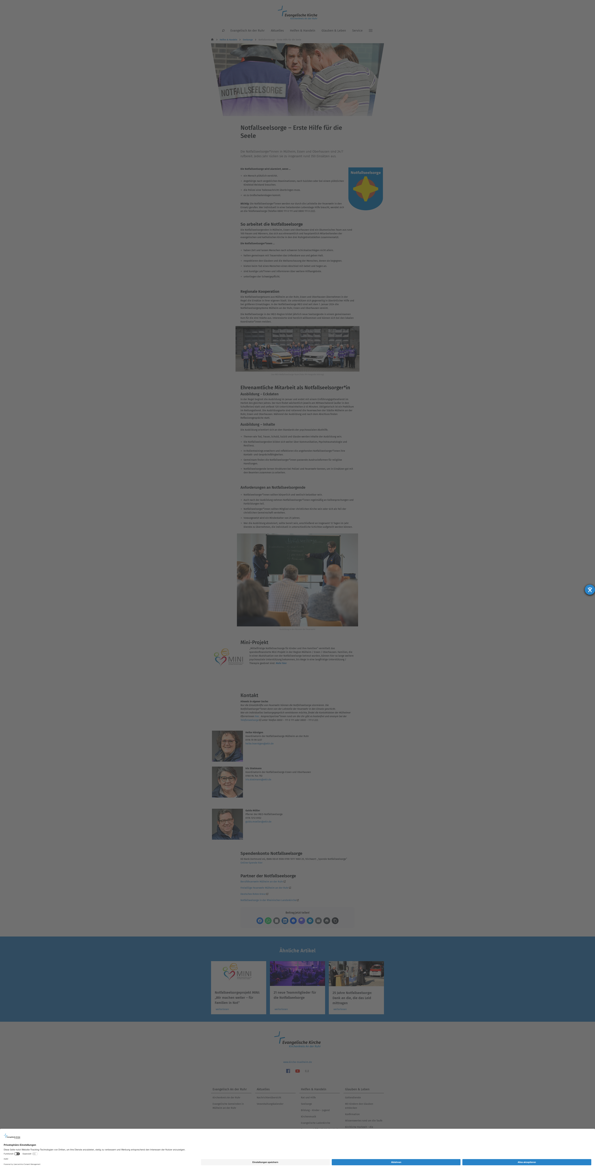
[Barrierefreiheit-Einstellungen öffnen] (590, 590)
